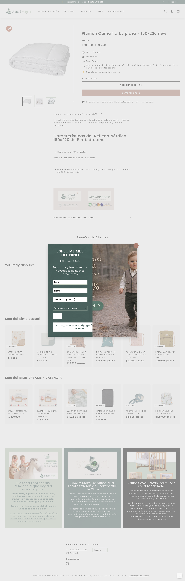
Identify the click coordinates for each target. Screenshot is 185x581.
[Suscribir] (57, 316)
